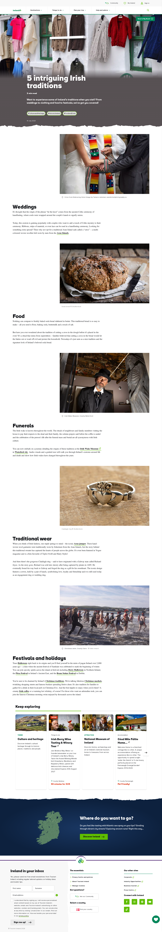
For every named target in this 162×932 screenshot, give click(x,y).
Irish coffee (24, 691)
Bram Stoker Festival (66, 673)
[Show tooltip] (56, 895)
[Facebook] (126, 902)
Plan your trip (79, 10)
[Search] (146, 10)
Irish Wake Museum (89, 448)
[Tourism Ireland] (19, 10)
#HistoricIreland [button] (54, 113)
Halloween (22, 663)
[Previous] (16, 753)
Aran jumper (80, 543)
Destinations (35, 10)
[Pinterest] (142, 902)
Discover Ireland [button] (91, 837)
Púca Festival (22, 673)
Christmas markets (93, 681)
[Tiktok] (126, 909)
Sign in (146, 3)
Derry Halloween (75, 669)
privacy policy (24, 916)
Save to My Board (144, 19)
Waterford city (21, 452)
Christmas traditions (55, 681)
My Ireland (131, 3)
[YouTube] (150, 902)
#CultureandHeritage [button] (36, 113)
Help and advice (102, 10)
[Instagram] (134, 902)
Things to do (57, 10)
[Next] (146, 753)
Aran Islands (63, 232)
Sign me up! (20, 922)
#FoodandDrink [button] (70, 113)
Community (114, 3)
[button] (43, 717)
